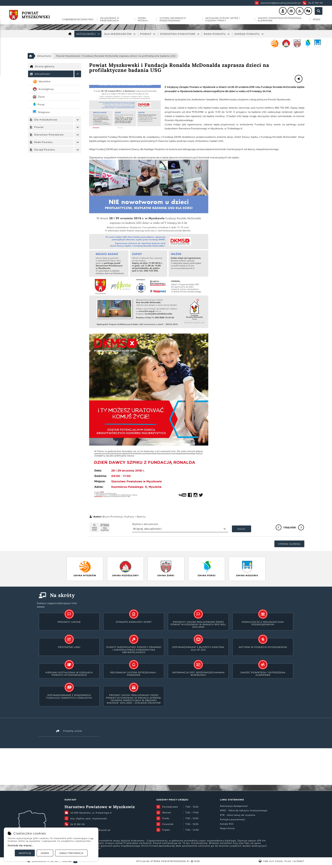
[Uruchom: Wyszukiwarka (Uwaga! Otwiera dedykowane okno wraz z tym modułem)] (318, 11)
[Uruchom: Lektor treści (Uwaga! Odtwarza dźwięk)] (283, 11)
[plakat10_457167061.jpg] (125, 106)
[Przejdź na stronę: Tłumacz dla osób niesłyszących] (308, 11)
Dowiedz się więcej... (20, 845)
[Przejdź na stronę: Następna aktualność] (301, 527)
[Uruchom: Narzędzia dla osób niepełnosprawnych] (300, 11)
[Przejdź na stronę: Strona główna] (70, 34)
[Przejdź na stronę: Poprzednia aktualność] (278, 527)
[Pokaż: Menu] (77, 74)
